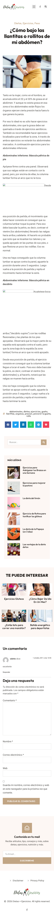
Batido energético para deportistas (40, 626)
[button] (34, 7)
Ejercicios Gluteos (14, 598)
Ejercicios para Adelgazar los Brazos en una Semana (34, 470)
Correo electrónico (13, 755)
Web (5, 768)
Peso (37, 23)
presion (28, 413)
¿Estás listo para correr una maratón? (14, 626)
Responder (6, 672)
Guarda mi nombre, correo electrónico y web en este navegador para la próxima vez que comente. (26, 788)
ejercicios (35, 411)
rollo (28, 416)
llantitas (10, 413)
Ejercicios (28, 23)
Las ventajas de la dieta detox (34, 545)
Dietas (17, 23)
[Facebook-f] (40, 7)
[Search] (44, 442)
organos (20, 413)
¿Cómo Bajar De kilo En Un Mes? (40, 600)
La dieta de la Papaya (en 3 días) (33, 530)
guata (44, 411)
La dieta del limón (31, 498)
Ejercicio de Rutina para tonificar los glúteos (34, 515)
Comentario (10, 700)
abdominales (15, 411)
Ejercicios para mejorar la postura (34, 484)
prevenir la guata (42, 413)
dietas (27, 411)
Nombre (8, 741)
